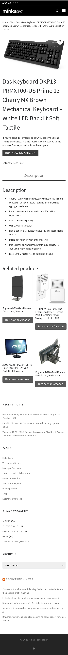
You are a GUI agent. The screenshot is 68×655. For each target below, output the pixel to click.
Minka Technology (38, 639)
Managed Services (11, 468)
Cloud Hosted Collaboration (16, 473)
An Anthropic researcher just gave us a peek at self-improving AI (33, 610)
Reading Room (9, 488)
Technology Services (12, 463)
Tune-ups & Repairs (11, 483)
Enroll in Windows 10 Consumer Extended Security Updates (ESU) (31, 425)
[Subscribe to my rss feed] (34, 649)
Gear (5, 536)
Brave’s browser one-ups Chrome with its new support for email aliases (34, 618)
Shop (5, 493)
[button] (60, 42)
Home (5, 22)
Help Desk (7, 457)
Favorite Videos (12, 531)
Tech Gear (15, 22)
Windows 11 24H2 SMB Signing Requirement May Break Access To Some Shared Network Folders (33, 433)
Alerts (6, 521)
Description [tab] (34, 175)
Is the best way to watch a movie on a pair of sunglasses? (30, 597)
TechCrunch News (19, 579)
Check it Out (10, 526)
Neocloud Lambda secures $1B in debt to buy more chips (30, 603)
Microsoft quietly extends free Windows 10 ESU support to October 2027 (31, 416)
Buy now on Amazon (20, 152)
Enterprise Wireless (12, 498)
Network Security (11, 478)
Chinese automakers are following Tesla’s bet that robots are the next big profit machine (32, 591)
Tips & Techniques (13, 541)
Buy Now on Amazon (51, 326)
